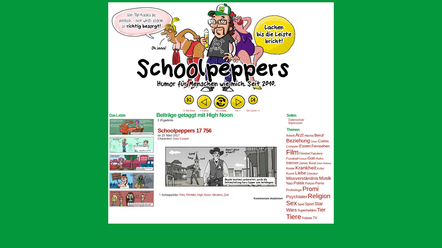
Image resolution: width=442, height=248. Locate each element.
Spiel (301, 204)
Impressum (295, 123)
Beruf (319, 135)
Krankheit (305, 167)
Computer (292, 146)
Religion (319, 196)
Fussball (292, 158)
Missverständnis (302, 178)
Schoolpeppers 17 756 (184, 130)
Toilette (307, 218)
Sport (309, 204)
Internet (292, 163)
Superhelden (306, 210)
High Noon (204, 195)
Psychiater (296, 196)
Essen (305, 146)
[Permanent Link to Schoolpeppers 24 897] (131, 188)
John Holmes (324, 163)
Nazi (289, 183)
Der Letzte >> (253, 111)
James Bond (307, 163)
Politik (299, 183)
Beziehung (298, 141)
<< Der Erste (189, 111)
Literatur (312, 173)
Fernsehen (320, 146)
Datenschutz (296, 119)
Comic (323, 141)
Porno (319, 183)
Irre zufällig (221, 111)
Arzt (299, 135)
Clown (314, 141)
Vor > (237, 111)
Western (217, 195)
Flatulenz (317, 153)
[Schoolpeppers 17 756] (221, 187)
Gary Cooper (181, 138)
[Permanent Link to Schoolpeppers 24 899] (131, 152)
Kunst (290, 173)
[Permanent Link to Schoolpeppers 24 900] (131, 134)
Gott (311, 158)
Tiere (293, 216)
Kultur (320, 168)
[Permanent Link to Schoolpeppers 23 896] (131, 206)
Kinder (290, 168)
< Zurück (204, 111)
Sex (291, 203)
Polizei (309, 183)
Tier (321, 210)
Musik (325, 178)
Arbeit (290, 135)
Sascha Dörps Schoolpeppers (221, 48)
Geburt (303, 158)
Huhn (319, 158)
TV (315, 218)
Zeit (226, 195)
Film (182, 195)
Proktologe (294, 190)
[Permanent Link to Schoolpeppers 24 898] (131, 170)
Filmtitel (191, 195)
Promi (310, 189)
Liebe (300, 173)
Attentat (309, 135)
